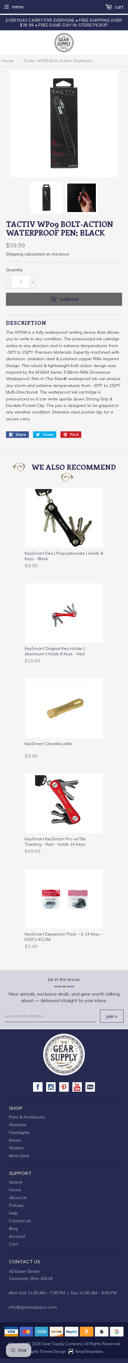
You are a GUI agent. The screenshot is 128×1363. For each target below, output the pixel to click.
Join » (111, 1016)
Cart (119, 7)
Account (17, 1236)
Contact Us (20, 1220)
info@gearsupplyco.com (33, 1307)
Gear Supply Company (62, 1343)
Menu (18, 7)
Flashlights (19, 1132)
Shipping (14, 254)
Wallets (16, 1148)
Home (7, 60)
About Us (18, 1197)
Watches (17, 1124)
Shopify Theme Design (45, 1351)
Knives (15, 1140)
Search (16, 1182)
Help (13, 1213)
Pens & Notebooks (27, 1117)
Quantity (14, 269)
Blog (13, 1228)
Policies (16, 1205)
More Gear (19, 1155)
